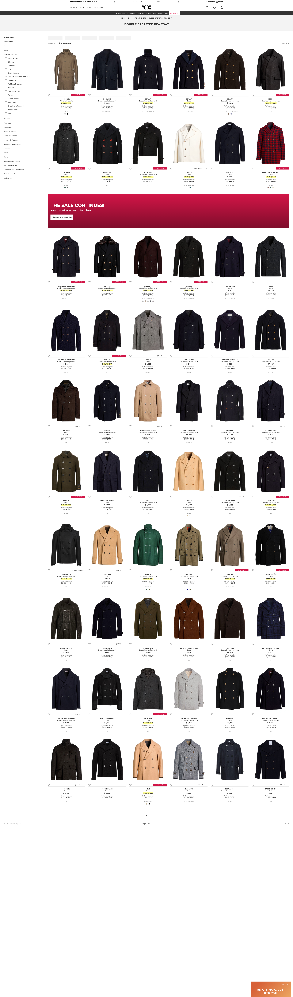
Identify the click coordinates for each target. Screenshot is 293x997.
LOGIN (219, 2)
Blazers (11, 62)
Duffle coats (13, 80)
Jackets (11, 88)
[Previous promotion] (114, 2)
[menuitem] (73, 7)
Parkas (10, 95)
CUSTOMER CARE (91, 2)
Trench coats (13, 110)
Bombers (11, 66)
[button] (24, 41)
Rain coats (12, 102)
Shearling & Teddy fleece (17, 106)
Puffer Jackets (13, 99)
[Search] (207, 7)
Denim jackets (13, 73)
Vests (10, 113)
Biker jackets (13, 58)
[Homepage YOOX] (146, 7)
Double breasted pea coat (19, 77)
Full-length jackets (15, 84)
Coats (10, 69)
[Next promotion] (178, 2)
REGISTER (211, 2)
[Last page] (287, 824)
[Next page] (277, 824)
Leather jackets (14, 91)
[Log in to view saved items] (214, 7)
